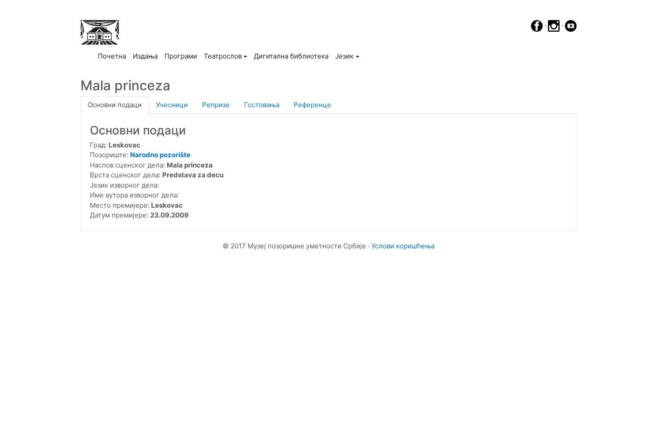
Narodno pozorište (160, 155)
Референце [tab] (312, 104)
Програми (180, 56)
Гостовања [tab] (261, 104)
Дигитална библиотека (291, 56)
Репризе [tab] (216, 104)
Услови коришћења (402, 246)
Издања (145, 56)
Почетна (113, 55)
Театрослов (223, 56)
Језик (344, 56)
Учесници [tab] (172, 104)
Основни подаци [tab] (115, 104)
